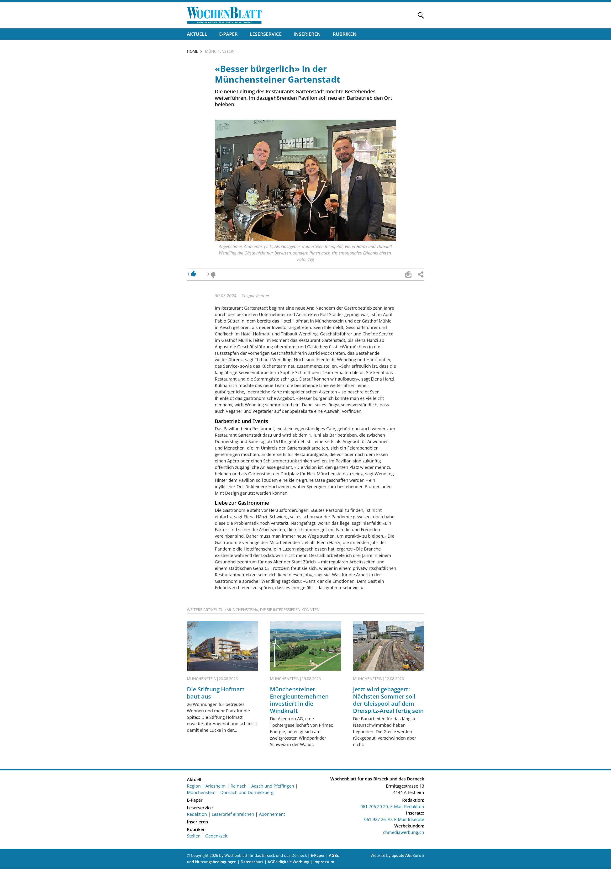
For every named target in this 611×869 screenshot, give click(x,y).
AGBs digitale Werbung (288, 861)
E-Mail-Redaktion (407, 806)
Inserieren (307, 34)
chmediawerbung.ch (403, 832)
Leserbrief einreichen (233, 814)
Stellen (193, 836)
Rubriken (345, 34)
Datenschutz (252, 861)
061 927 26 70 (378, 819)
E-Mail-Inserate (409, 819)
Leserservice (266, 34)
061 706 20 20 (374, 806)
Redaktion (197, 814)
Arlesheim (215, 786)
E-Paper (228, 34)
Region (194, 786)
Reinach (239, 786)
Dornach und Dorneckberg (247, 792)
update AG (401, 855)
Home (192, 51)
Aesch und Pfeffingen (272, 786)
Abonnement (272, 814)
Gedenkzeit (216, 836)
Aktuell (197, 34)
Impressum (323, 861)
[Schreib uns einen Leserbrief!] (408, 274)
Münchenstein (201, 792)
